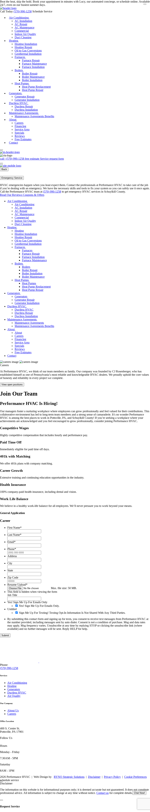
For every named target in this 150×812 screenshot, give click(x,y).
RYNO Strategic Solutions (69, 776)
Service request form (52, 158)
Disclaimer (94, 776)
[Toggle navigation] (1, 149)
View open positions (12, 384)
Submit (5, 635)
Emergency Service (11, 178)
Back (4, 169)
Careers (11, 713)
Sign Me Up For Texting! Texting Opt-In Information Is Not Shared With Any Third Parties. (72, 612)
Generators (13, 689)
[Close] (144, 4)
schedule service (9, 780)
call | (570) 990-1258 (12, 158)
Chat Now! (139, 793)
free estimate (32, 158)
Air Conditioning (17, 682)
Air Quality (13, 695)
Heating (11, 686)
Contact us (102, 792)
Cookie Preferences (135, 776)
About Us (13, 710)
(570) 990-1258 (23, 11)
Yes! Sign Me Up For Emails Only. (39, 605)
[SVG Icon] (3, 742)
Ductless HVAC (16, 692)
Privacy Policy (112, 776)
